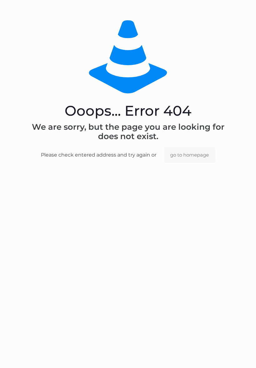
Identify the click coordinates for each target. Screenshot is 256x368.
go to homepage (189, 155)
